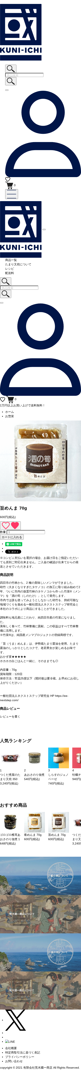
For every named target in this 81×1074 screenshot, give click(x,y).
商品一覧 (11, 260)
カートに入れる (12, 537)
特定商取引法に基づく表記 (22, 1052)
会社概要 (11, 1048)
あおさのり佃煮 (34, 774)
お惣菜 (9, 416)
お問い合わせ (14, 1061)
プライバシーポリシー (19, 1056)
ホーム (9, 411)
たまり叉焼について (18, 264)
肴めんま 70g (33, 834)
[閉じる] (7, 90)
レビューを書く (10, 716)
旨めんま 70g (57, 834)
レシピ (9, 268)
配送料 (9, 273)
